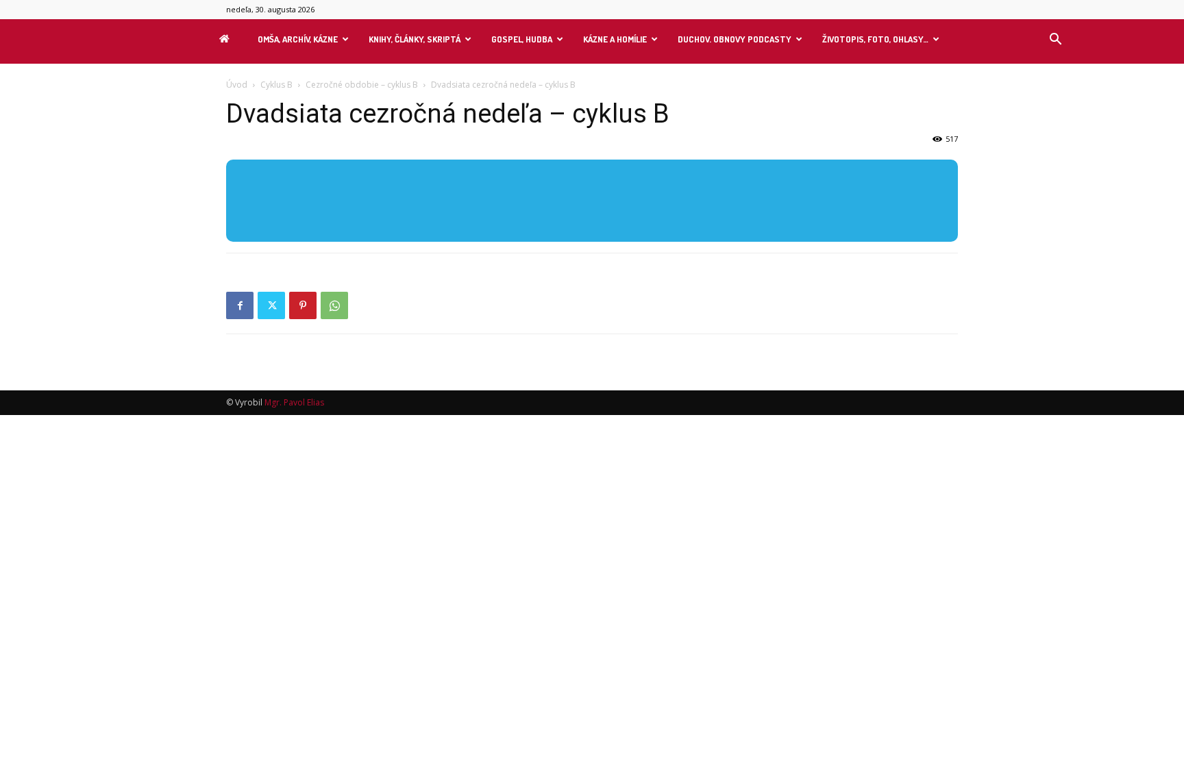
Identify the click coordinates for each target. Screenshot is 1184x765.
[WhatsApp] (334, 305)
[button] (1055, 40)
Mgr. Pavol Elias (294, 402)
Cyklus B (276, 84)
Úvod (236, 84)
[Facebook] (240, 305)
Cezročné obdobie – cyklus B (362, 84)
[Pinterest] (303, 305)
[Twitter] (271, 305)
